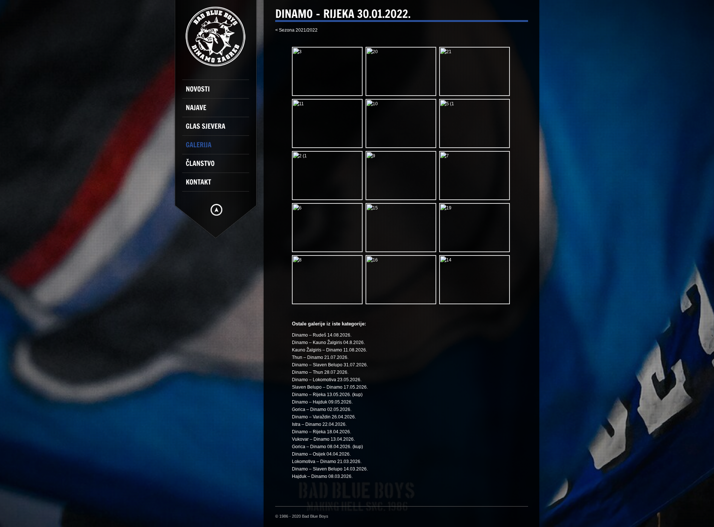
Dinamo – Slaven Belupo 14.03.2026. (330, 469)
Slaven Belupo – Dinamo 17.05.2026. (330, 387)
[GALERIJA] (219, 148)
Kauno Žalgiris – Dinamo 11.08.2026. (329, 350)
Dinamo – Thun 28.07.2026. (320, 372)
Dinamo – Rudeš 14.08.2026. (321, 335)
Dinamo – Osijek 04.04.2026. (321, 454)
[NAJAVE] (219, 110)
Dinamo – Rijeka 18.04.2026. (321, 431)
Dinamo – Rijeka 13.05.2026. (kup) (327, 394)
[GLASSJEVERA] (219, 129)
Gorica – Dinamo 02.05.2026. (321, 409)
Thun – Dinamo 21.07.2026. (320, 357)
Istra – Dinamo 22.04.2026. (319, 424)
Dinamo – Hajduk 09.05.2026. (322, 402)
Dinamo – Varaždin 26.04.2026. (324, 417)
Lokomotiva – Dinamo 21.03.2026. (326, 461)
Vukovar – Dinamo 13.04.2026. (323, 439)
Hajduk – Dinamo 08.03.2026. (322, 476)
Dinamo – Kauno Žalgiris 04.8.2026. (328, 342)
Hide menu (216, 210)
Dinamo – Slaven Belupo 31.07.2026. (330, 364)
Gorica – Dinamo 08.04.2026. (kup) (327, 446)
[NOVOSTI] (219, 92)
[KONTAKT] (219, 185)
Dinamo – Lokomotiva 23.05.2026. (326, 379)
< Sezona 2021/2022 (296, 30)
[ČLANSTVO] (219, 166)
